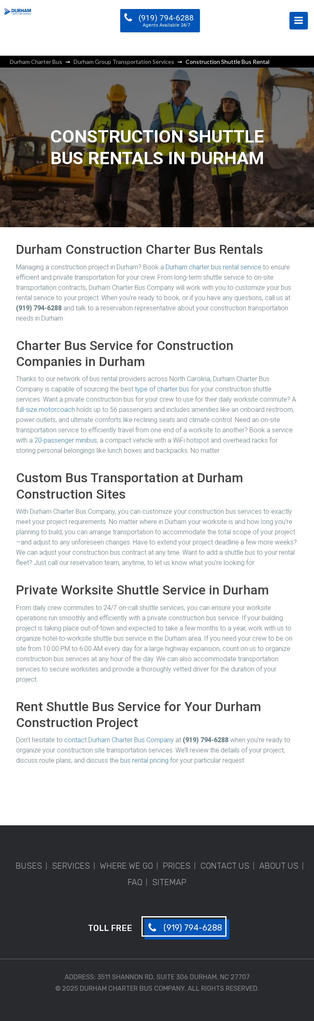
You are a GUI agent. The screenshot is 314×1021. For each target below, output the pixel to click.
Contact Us (224, 866)
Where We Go (126, 866)
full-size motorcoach (45, 409)
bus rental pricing (144, 760)
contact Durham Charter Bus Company (119, 740)
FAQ (135, 882)
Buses (29, 866)
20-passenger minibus (65, 440)
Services (71, 866)
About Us (278, 866)
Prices (177, 866)
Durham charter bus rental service (213, 267)
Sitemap (169, 882)
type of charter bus (162, 389)
